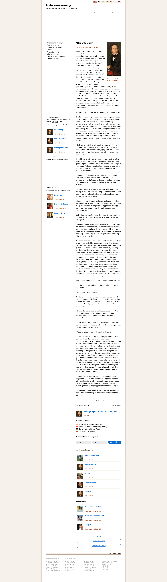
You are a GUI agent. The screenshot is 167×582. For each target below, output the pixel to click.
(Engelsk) (90, 424)
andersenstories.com (88, 12)
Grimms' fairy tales (70, 564)
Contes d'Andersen (52, 567)
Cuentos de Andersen (52, 566)
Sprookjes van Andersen (53, 570)
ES (108, 1)
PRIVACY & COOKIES (115, 553)
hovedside (98, 12)
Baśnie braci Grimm (90, 567)
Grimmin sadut (69, 567)
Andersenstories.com (54, 118)
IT (116, 1)
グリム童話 (105, 568)
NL (120, 1)
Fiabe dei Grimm (89, 561)
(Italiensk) (88, 431)
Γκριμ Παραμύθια (107, 564)
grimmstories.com (70, 558)
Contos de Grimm (89, 569)
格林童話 (105, 566)
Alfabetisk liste (53, 52)
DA (96, 1)
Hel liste (50, 50)
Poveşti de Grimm (89, 570)
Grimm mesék (69, 570)
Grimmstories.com (53, 187)
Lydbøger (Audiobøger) (56, 56)
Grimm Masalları (89, 564)
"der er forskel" (117, 12)
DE (100, 1)
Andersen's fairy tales (52, 564)
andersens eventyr (107, 12)
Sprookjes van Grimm (90, 566)
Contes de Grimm (70, 569)
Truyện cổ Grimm (89, 562)
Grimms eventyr (53, 59)
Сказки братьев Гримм (109, 561)
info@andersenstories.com (60, 159)
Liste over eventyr (54, 47)
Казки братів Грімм (108, 562)
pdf (113, 405)
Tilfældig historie (54, 54)
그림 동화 (105, 569)
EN (104, 1)
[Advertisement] (83, 26)
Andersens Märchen (52, 562)
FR (112, 1)
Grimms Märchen (70, 562)
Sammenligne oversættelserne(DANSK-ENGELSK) (58, 121)
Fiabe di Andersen (51, 569)
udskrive (118, 405)
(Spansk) (93, 427)
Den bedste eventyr (55, 45)
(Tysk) (89, 429)
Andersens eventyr (58, 5)
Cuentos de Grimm (70, 566)
